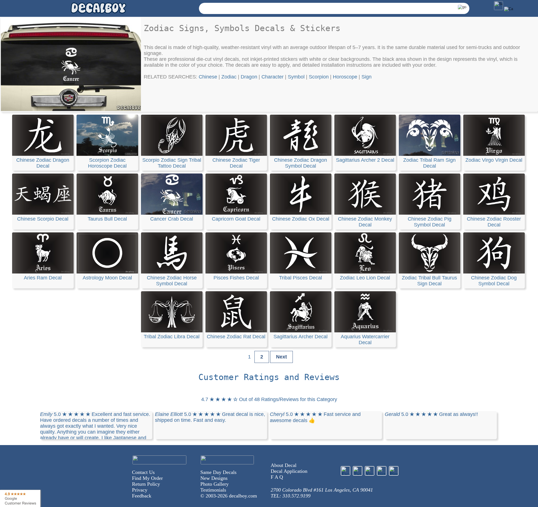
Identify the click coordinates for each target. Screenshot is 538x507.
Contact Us (143, 472)
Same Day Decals (218, 472)
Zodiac (228, 77)
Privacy (139, 490)
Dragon (249, 77)
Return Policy (146, 484)
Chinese (208, 77)
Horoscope (345, 77)
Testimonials (213, 490)
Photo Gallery (214, 484)
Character (272, 77)
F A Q (277, 477)
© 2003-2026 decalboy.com (228, 496)
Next (281, 357)
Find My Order (147, 478)
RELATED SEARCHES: (171, 77)
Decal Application (289, 471)
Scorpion (319, 77)
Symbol (296, 77)
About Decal (283, 465)
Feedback (141, 496)
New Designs (214, 478)
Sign (366, 77)
